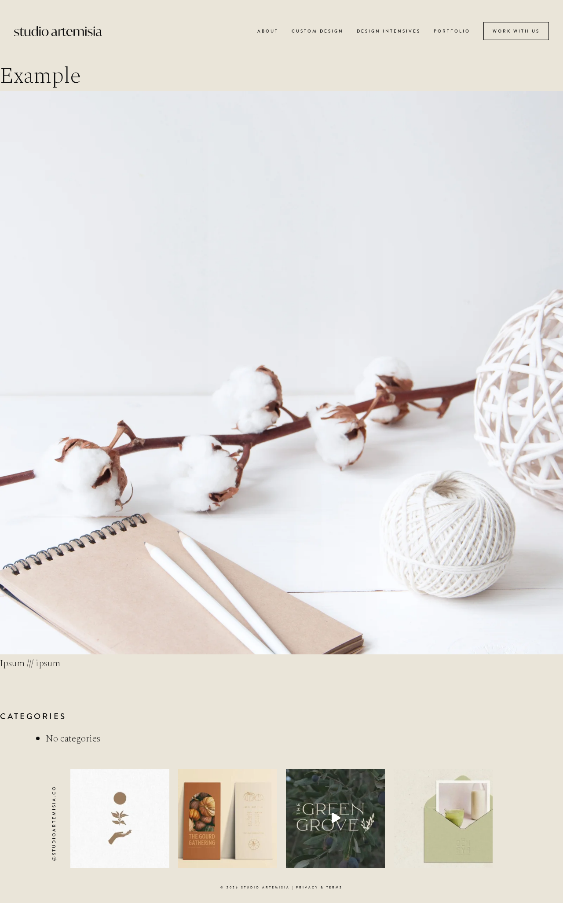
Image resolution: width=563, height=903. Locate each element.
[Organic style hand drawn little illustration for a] (119, 818)
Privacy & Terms (319, 887)
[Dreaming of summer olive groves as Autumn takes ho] (335, 818)
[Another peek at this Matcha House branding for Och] (443, 818)
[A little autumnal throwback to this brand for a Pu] (227, 818)
